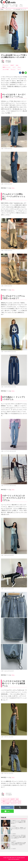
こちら (12, 188)
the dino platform (15, 859)
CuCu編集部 (8, 61)
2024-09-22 (8, 60)
